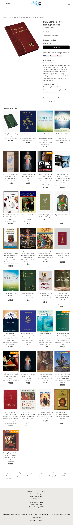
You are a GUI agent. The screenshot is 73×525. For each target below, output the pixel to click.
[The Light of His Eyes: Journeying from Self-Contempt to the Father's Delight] (62, 399)
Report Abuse (36, 517)
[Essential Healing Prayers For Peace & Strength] (45, 202)
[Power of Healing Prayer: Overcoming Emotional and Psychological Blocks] (45, 238)
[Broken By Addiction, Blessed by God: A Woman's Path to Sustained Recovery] (45, 321)
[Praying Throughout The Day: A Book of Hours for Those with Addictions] (28, 321)
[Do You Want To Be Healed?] (11, 280)
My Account (19, 476)
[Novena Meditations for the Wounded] (45, 280)
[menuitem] (66, 17)
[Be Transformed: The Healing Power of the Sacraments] (62, 121)
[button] (36, 3)
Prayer (42, 17)
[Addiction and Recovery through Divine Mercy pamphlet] (28, 361)
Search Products (8, 477)
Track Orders (31, 476)
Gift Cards (65, 476)
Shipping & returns (57, 514)
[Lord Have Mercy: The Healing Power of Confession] (28, 202)
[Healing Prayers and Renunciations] (28, 121)
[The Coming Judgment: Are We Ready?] (45, 361)
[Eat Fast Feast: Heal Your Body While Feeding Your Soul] (11, 202)
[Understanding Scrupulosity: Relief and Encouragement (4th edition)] (62, 280)
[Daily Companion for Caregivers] (28, 280)
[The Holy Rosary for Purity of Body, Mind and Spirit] (45, 399)
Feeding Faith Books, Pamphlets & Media (26, 17)
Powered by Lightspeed (36, 520)
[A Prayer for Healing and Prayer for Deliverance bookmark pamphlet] (11, 161)
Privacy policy (33, 514)
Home (4, 17)
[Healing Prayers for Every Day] (11, 121)
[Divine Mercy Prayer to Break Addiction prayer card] (28, 161)
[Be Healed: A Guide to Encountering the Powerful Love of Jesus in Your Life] (45, 121)
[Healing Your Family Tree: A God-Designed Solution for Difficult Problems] (62, 361)
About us (67, 514)
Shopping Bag (53, 476)
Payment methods (44, 514)
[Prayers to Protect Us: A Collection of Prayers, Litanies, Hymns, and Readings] (62, 238)
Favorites (42, 476)
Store (9, 17)
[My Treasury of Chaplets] (62, 202)
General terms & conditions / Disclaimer (15, 514)
